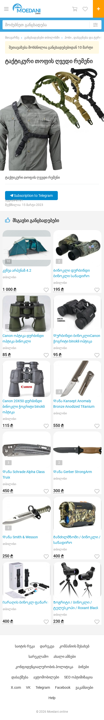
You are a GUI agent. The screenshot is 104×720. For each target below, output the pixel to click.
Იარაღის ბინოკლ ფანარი (25, 602)
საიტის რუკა (25, 646)
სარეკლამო (38, 656)
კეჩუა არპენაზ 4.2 (17, 270)
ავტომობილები (46, 677)
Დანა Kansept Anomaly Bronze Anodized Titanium (73, 404)
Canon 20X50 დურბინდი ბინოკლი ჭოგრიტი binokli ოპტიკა (24, 406)
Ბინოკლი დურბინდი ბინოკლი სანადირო (71, 273)
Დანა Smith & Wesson (20, 537)
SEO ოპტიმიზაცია (78, 677)
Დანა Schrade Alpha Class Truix (24, 474)
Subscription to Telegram (33, 196)
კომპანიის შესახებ (74, 646)
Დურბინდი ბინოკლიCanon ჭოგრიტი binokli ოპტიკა (76, 338)
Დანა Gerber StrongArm (72, 472)
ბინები (83, 667)
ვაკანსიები (84, 687)
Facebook (62, 687)
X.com (16, 687)
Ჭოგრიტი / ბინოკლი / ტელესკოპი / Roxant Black (75, 605)
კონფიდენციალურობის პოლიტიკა (44, 667)
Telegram (43, 687)
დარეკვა (47, 646)
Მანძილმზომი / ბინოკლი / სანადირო (76, 540)
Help (52, 698)
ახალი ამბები (65, 656)
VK (28, 687)
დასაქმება (19, 677)
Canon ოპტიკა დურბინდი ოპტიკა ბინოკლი (23, 338)
